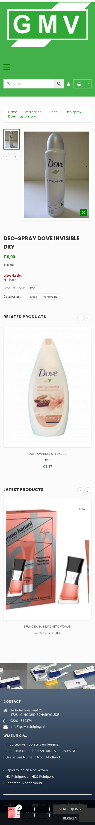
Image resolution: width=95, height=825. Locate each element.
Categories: (12, 296)
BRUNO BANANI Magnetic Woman (47, 626)
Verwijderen (19, 807)
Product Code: (14, 288)
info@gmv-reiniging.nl (27, 726)
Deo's (53, 112)
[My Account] (68, 83)
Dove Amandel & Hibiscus (47, 454)
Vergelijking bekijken (70, 810)
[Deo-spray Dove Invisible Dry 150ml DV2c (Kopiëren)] (11, 139)
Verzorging (33, 112)
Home (12, 112)
